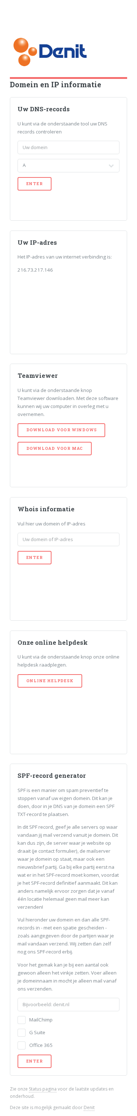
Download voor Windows (61, 429)
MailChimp (41, 1019)
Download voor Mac (54, 448)
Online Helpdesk (49, 680)
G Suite (37, 1032)
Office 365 (41, 1045)
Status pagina (43, 1089)
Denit (89, 1107)
